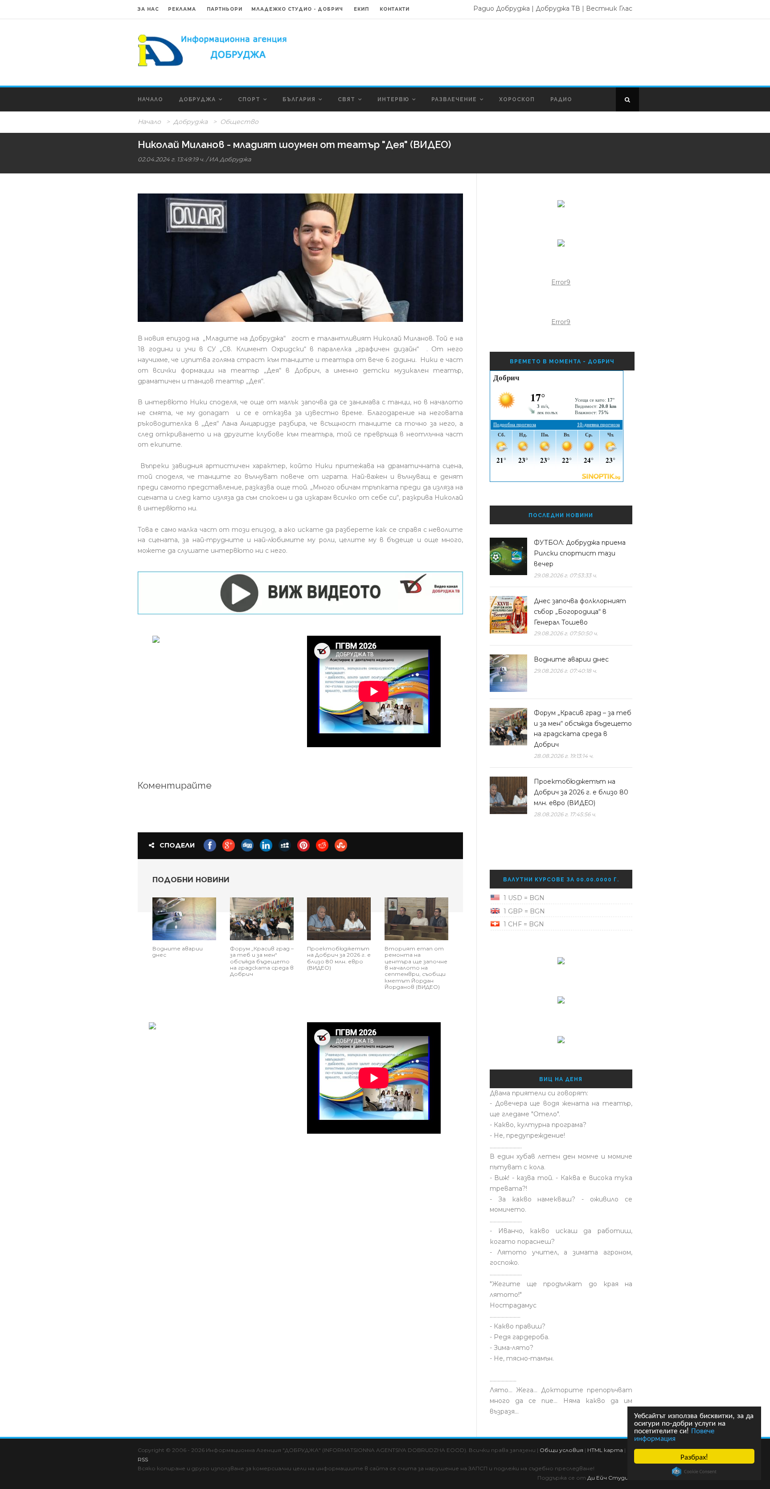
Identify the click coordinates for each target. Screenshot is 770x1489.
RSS (143, 1459)
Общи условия (561, 1450)
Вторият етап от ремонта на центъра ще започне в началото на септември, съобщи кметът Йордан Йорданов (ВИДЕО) (416, 967)
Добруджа (197, 99)
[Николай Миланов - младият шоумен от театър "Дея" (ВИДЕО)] (300, 257)
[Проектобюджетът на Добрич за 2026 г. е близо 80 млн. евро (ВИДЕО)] (339, 918)
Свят (346, 99)
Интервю (393, 99)
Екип (361, 9)
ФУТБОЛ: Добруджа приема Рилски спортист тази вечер (580, 553)
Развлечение (454, 99)
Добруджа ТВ (558, 8)
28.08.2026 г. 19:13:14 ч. (564, 756)
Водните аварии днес (177, 951)
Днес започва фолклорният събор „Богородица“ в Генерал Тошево (580, 611)
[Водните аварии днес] (184, 918)
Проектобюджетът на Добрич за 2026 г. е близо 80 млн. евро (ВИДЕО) (339, 958)
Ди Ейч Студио (609, 1477)
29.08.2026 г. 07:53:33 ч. (565, 575)
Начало (150, 99)
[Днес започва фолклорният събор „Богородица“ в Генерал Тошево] (508, 614)
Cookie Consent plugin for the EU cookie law (694, 1472)
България (299, 99)
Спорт (249, 99)
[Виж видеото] (300, 592)
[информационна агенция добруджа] (213, 49)
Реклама (183, 9)
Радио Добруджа (501, 8)
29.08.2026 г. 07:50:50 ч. (566, 633)
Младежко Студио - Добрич (297, 9)
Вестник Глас (609, 8)
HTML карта (605, 1450)
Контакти (395, 9)
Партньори (224, 9)
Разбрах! (694, 1456)
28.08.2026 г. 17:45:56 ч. (565, 814)
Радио (561, 99)
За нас (148, 9)
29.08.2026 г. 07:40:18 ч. (565, 670)
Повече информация (674, 1433)
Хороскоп (517, 99)
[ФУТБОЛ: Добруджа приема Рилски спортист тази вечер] (508, 556)
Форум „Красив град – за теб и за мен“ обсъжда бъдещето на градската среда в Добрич (262, 961)
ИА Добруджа (230, 159)
